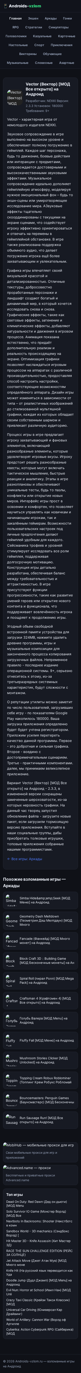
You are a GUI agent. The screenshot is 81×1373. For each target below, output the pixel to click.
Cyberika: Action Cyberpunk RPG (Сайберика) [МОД (39, 1331)
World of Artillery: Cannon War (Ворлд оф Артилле (36, 1322)
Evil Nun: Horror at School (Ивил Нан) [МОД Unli (38, 1292)
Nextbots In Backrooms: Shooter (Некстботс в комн (39, 1223)
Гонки (67, 18)
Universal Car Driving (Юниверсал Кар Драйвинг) (34, 1312)
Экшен (33, 18)
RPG (16, 27)
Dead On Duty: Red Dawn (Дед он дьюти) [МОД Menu (36, 1204)
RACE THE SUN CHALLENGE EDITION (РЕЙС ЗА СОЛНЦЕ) (39, 1253)
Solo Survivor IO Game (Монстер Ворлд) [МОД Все (36, 1213)
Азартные (66, 63)
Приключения (61, 45)
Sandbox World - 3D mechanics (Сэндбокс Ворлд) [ (37, 1233)
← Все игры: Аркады (24, 859)
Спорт (39, 45)
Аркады (51, 18)
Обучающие (52, 54)
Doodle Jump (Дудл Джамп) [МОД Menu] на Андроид (39, 1282)
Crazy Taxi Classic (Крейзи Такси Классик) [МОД (38, 1302)
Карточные (66, 36)
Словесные (44, 63)
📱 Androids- (22, 5)
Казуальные (42, 36)
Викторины (28, 54)
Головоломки (16, 36)
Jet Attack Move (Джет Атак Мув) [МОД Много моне (36, 1262)
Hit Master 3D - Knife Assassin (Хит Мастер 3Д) (38, 1243)
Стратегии (33, 27)
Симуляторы (58, 27)
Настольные (18, 45)
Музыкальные (18, 63)
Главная (15, 18)
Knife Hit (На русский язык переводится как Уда (39, 1272)
